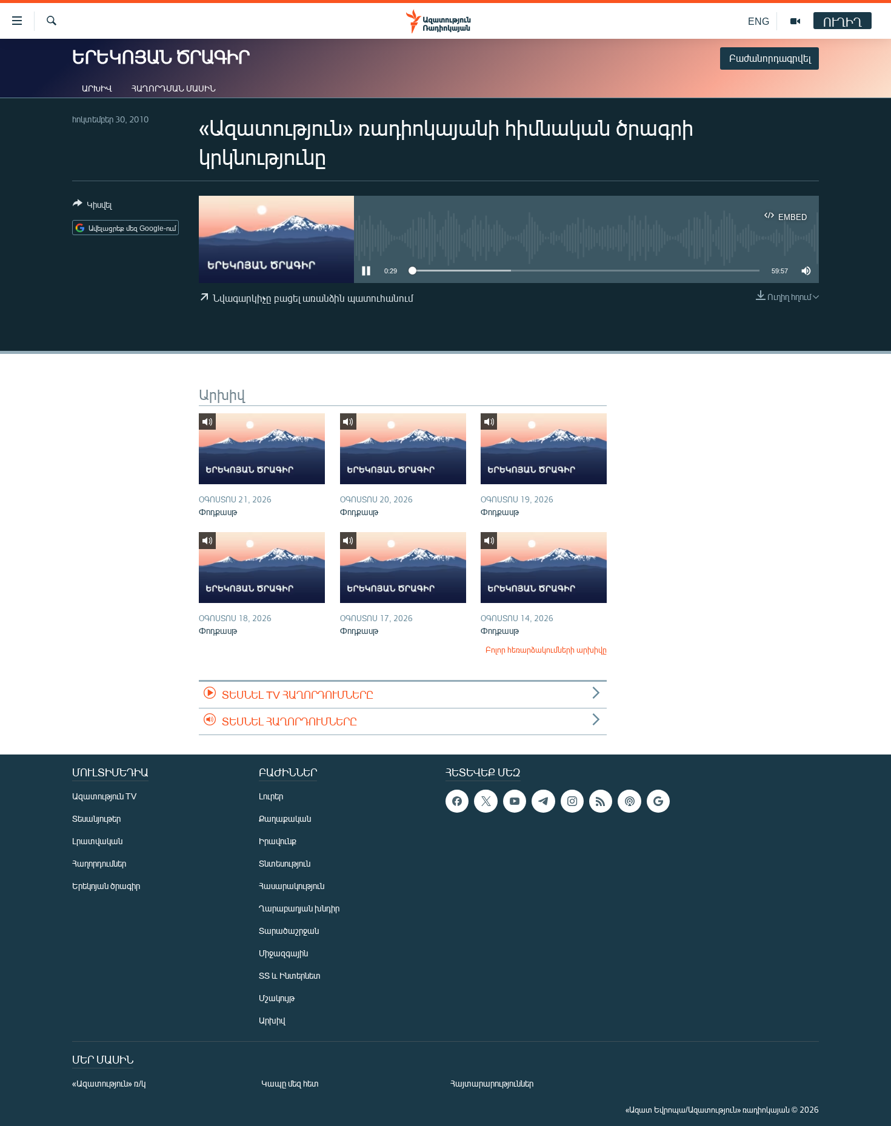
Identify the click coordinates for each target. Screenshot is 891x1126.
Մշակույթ (277, 998)
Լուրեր (271, 796)
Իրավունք (277, 841)
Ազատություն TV (104, 796)
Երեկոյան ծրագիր (106, 886)
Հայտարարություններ (491, 1083)
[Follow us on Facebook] (457, 801)
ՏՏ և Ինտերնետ (290, 975)
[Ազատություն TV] (795, 21)
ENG (758, 21)
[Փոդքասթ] (262, 448)
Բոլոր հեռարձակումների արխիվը (546, 650)
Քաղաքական (285, 818)
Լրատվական (97, 841)
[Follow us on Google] (658, 801)
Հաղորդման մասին (174, 88)
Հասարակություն (291, 886)
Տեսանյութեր (96, 818)
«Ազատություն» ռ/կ (108, 1083)
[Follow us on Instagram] (572, 801)
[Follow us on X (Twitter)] (485, 801)
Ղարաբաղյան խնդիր (299, 908)
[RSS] (600, 801)
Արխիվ (97, 88)
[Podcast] (629, 801)
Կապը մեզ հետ (290, 1083)
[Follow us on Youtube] (514, 801)
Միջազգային (283, 953)
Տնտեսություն (284, 863)
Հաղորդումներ (99, 863)
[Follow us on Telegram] (543, 801)
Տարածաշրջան (289, 930)
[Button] (92, 207)
